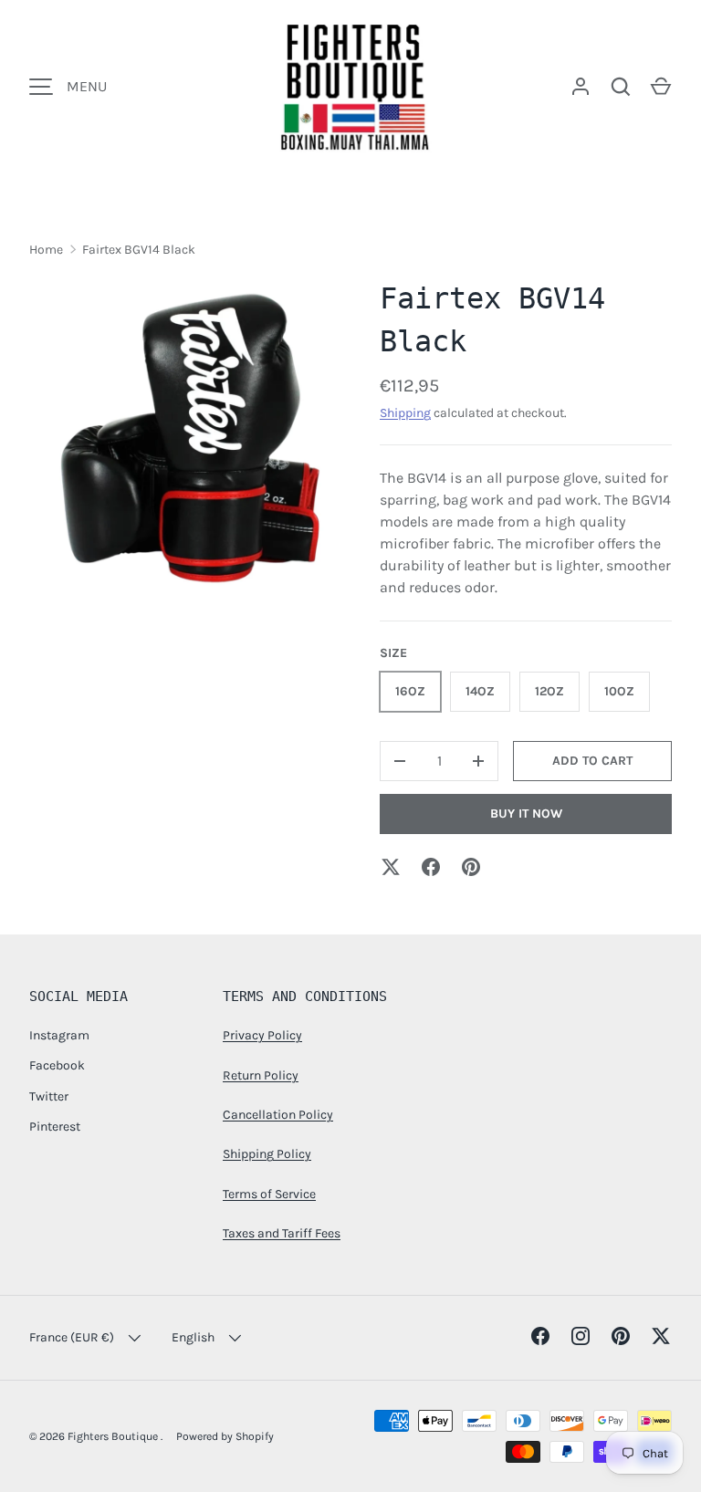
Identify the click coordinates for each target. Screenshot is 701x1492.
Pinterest (54, 1126)
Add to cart (592, 760)
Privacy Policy (262, 1035)
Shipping (405, 413)
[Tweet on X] (391, 867)
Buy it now (526, 813)
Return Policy (260, 1075)
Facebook (57, 1065)
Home (46, 249)
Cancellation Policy (278, 1114)
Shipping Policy (267, 1154)
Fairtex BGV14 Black (138, 249)
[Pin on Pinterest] (471, 867)
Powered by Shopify (225, 1436)
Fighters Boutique (114, 1436)
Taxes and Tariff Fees (281, 1233)
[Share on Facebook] (431, 867)
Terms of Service (269, 1194)
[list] (189, 438)
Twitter (48, 1096)
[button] (661, 87)
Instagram (59, 1035)
